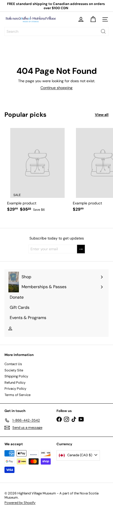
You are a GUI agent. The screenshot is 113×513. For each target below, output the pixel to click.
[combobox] (56, 31)
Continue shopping (56, 87)
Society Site (13, 370)
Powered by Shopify (19, 502)
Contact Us (13, 364)
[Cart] (93, 19)
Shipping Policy (16, 376)
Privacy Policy (15, 388)
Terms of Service (17, 395)
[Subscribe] (81, 249)
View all (102, 115)
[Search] (103, 31)
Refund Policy (14, 382)
